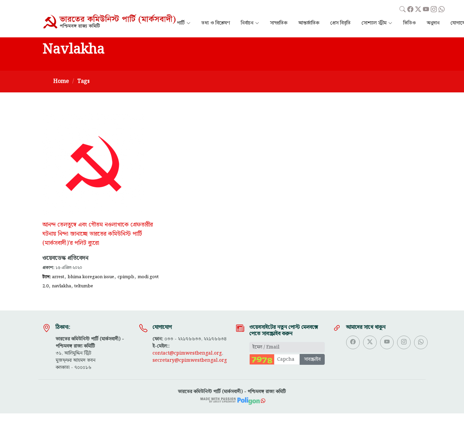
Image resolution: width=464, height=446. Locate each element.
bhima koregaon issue (91, 276)
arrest (58, 276)
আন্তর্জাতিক (308, 23)
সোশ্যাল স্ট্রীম (374, 23)
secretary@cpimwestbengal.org (190, 360)
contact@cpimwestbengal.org (187, 353)
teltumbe (83, 286)
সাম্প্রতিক (278, 23)
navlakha (61, 286)
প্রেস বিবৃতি (340, 23)
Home (61, 81)
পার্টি (181, 23)
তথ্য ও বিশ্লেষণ (215, 23)
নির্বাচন (247, 23)
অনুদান (433, 23)
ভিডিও (409, 23)
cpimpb (126, 276)
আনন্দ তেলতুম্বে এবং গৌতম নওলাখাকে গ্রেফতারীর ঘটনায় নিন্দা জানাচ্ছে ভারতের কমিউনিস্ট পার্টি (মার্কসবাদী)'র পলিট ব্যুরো (97, 234)
